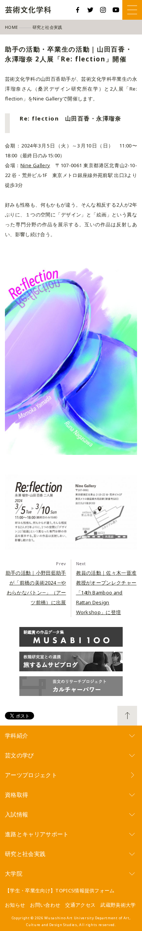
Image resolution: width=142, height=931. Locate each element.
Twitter (90, 10)
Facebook (77, 10)
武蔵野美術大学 (118, 904)
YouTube (115, 10)
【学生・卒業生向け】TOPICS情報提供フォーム (60, 890)
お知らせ (15, 904)
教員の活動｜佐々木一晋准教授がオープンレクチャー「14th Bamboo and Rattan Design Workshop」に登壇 (106, 592)
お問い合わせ (45, 904)
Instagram (103, 10)
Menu (132, 10)
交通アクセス (80, 904)
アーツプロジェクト (31, 775)
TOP (127, 716)
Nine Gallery (35, 165)
